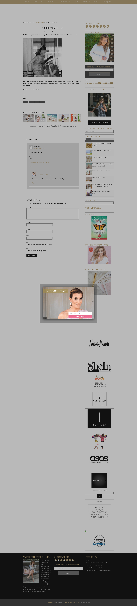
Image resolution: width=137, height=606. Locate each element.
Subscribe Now (80, 316)
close (45, 318)
